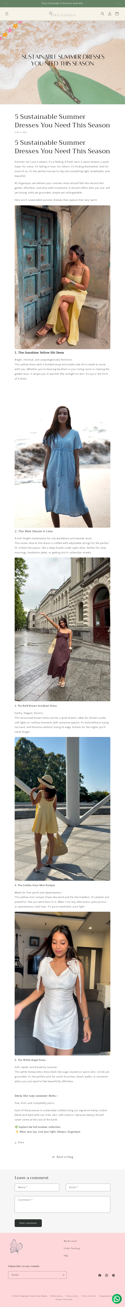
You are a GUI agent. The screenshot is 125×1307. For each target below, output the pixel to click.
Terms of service (89, 1296)
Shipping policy (106, 1296)
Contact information (64, 1299)
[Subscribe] (63, 1275)
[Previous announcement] (6, 3)
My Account (70, 1241)
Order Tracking (72, 1248)
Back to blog (65, 1157)
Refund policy (56, 1296)
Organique (24, 1296)
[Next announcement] (118, 3)
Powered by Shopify (38, 1296)
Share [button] (21, 1142)
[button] (6, 13)
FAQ (66, 1256)
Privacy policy (72, 1296)
